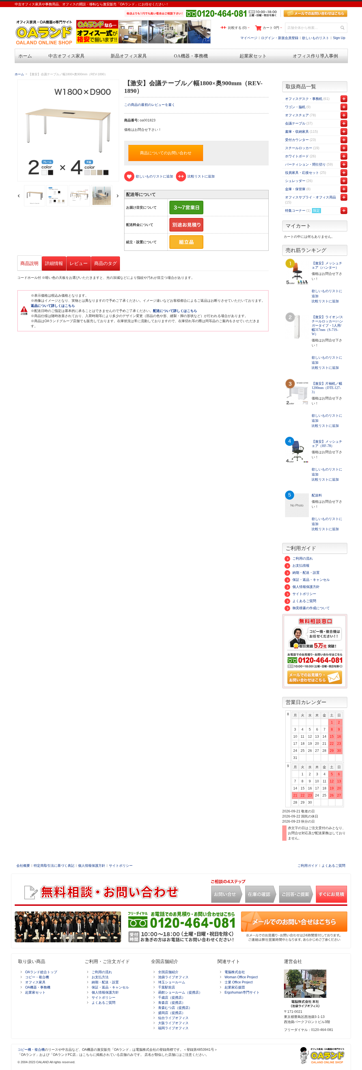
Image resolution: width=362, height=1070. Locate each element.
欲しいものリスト (315, 38)
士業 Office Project (239, 982)
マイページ (248, 38)
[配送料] (297, 505)
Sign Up (339, 38)
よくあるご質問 (304, 601)
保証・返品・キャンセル (311, 580)
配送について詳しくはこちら (175, 311)
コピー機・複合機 (31, 1050)
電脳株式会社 (235, 972)
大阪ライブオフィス (173, 1023)
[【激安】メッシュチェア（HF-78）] (297, 451)
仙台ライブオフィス (173, 1018)
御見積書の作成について (311, 608)
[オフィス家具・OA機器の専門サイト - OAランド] (44, 32)
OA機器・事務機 (37, 987)
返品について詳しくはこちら (53, 306)
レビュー (79, 263)
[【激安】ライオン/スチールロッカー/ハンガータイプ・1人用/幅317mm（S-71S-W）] (297, 327)
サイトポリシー (304, 594)
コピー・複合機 (37, 977)
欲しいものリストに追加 (327, 293)
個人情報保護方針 (306, 587)
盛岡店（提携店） (171, 1013)
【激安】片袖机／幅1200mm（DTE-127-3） (327, 388)
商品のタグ (105, 263)
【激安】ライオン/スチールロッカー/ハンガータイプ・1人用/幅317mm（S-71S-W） (327, 325)
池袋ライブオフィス (173, 977)
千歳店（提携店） (171, 998)
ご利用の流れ (302, 558)
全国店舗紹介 (168, 972)
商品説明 (29, 263)
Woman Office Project (241, 977)
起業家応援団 (235, 987)
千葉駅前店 (166, 987)
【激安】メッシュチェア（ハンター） (327, 265)
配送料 (317, 495)
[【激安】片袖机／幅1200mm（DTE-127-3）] (297, 393)
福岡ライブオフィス (173, 1028)
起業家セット (35, 992)
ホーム (19, 74)
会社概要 (23, 866)
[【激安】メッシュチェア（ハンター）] (297, 273)
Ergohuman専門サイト (242, 992)
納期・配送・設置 (306, 573)
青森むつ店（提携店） (175, 1008)
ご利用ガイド (308, 866)
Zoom (68, 130)
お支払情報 (300, 566)
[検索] (342, 28)
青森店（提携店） (171, 1003)
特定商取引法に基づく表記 (54, 866)
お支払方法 (100, 977)
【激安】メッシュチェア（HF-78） (327, 444)
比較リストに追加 (325, 301)
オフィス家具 (35, 982)
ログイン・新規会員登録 (279, 38)
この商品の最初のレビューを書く (149, 105)
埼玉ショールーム (171, 982)
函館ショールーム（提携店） (180, 992)
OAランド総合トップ (41, 972)
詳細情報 (54, 263)
